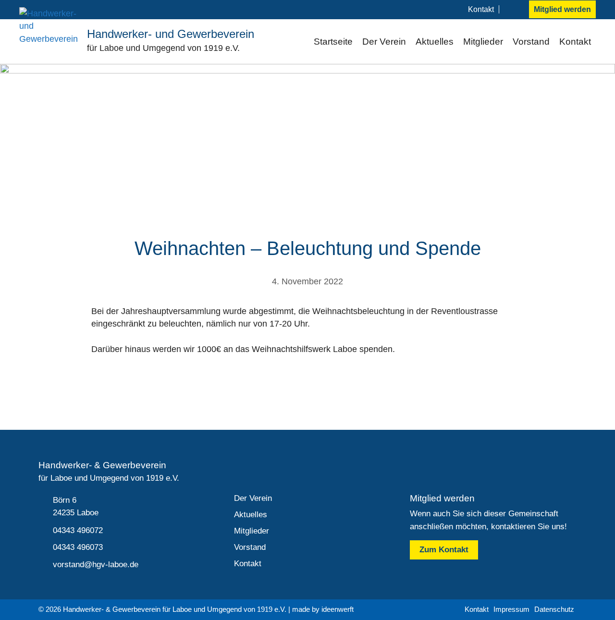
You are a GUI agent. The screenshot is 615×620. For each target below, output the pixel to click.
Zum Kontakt (443, 549)
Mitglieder (483, 41)
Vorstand (531, 41)
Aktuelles (435, 41)
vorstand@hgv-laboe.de (95, 564)
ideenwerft (337, 609)
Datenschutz (554, 609)
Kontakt (481, 9)
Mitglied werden (562, 9)
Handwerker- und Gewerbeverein (170, 33)
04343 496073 (78, 547)
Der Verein (384, 41)
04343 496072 (78, 530)
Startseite (333, 41)
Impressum (511, 609)
